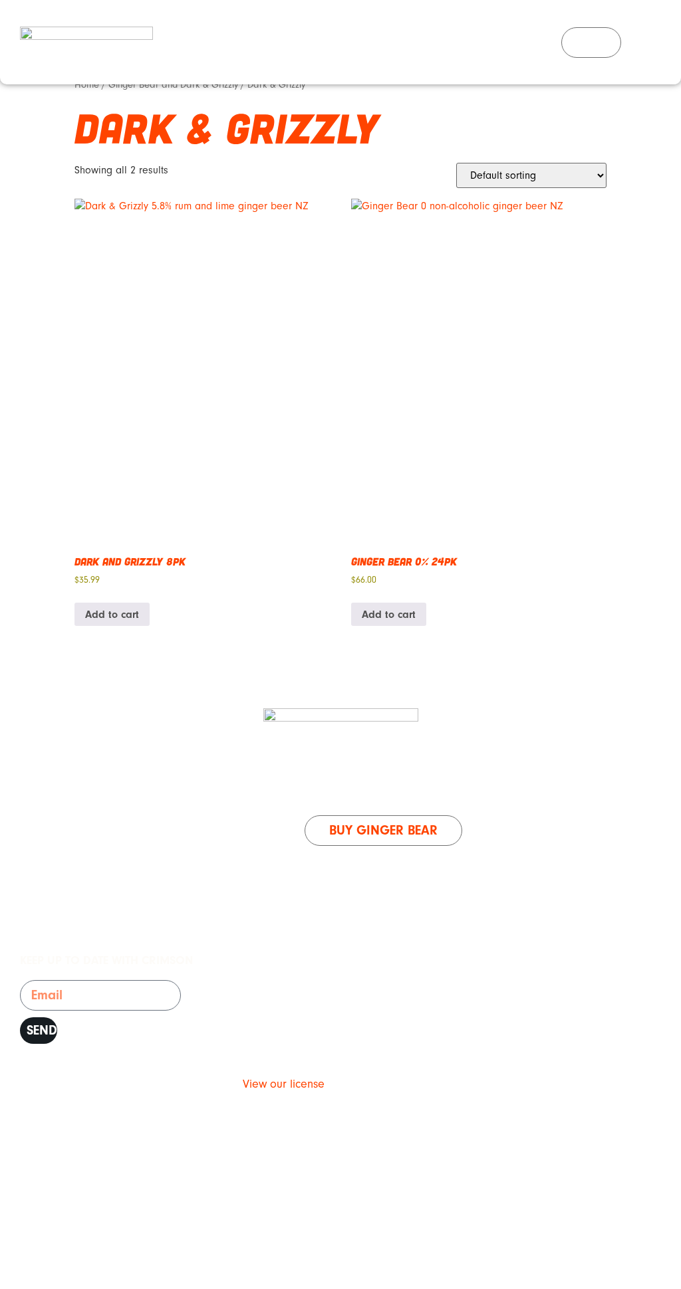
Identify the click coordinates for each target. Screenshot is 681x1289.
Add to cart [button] (112, 615)
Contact (484, 790)
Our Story (263, 790)
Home (86, 84)
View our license (284, 1084)
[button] (548, 42)
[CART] (591, 42)
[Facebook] (637, 42)
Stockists (405, 790)
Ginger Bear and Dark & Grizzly (173, 84)
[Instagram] (667, 42)
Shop (336, 790)
